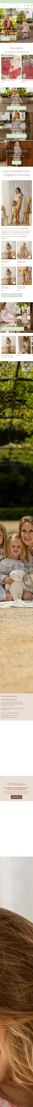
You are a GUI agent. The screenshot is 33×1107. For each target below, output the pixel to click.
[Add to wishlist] (19, 56)
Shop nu (5, 38)
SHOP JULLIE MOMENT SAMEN (16, 136)
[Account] (24, 5)
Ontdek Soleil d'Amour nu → (12, 295)
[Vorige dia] (1, 1)
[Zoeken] (5, 5)
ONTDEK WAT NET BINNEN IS (16, 108)
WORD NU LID (16, 797)
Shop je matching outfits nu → (12, 328)
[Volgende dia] (31, 1)
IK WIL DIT (16, 162)
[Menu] (2, 5)
